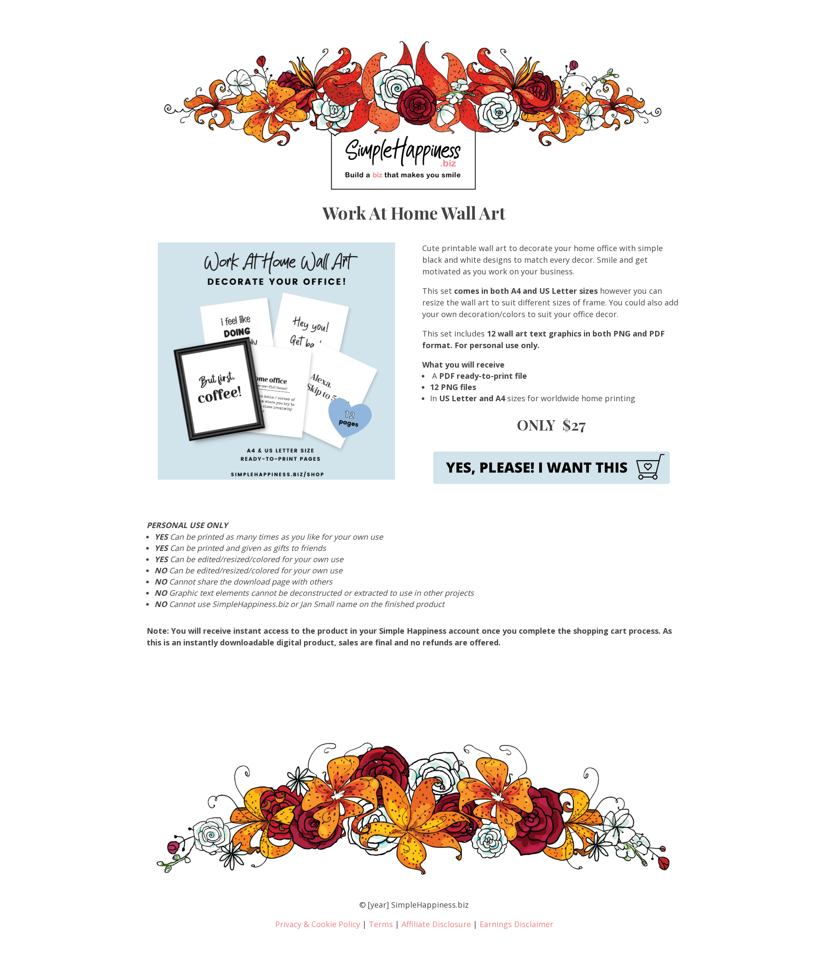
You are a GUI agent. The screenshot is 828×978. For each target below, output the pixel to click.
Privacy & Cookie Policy (317, 924)
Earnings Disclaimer (516, 924)
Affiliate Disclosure (436, 924)
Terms (381, 924)
